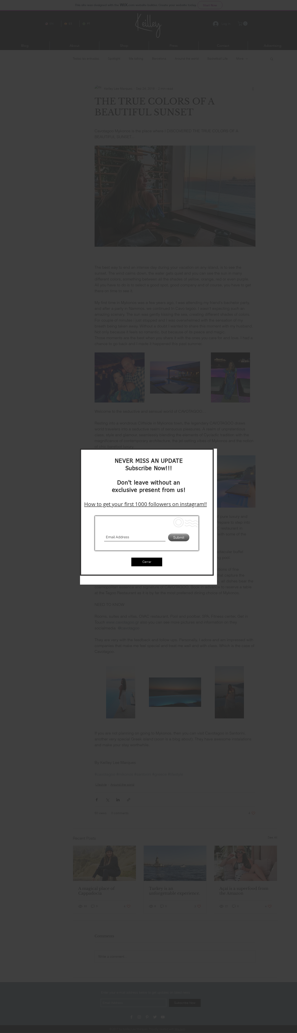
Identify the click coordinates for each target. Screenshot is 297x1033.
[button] (146, 562)
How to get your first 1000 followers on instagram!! (145, 504)
